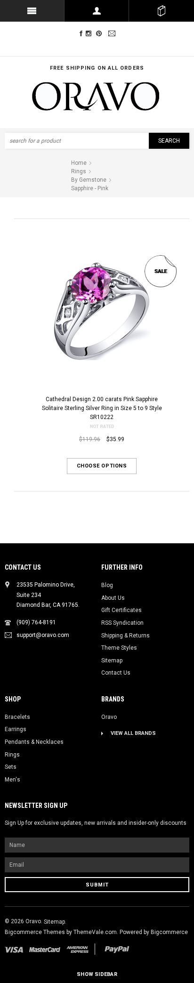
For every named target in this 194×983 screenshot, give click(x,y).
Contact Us (115, 672)
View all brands (133, 733)
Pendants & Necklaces (34, 742)
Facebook (81, 34)
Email (113, 34)
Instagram (90, 34)
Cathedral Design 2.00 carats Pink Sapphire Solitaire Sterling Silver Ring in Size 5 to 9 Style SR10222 (102, 408)
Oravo (109, 717)
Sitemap (111, 660)
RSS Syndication (122, 623)
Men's (12, 779)
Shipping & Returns (125, 635)
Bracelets (17, 717)
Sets (10, 767)
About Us (113, 598)
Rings (12, 754)
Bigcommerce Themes (35, 932)
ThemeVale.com (95, 932)
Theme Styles (119, 648)
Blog (107, 585)
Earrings (15, 729)
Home (79, 163)
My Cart (161, 11)
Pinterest (101, 34)
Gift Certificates (121, 610)
